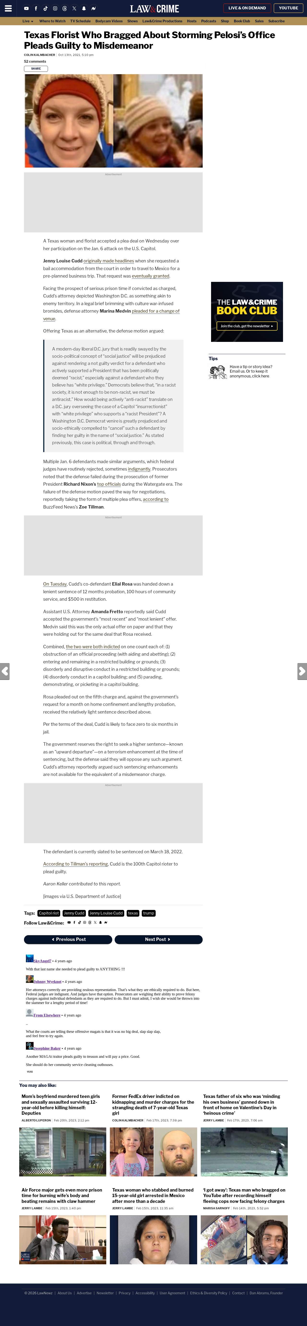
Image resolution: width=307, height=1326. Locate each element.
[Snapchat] (84, 11)
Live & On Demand (247, 8)
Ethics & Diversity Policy (208, 1293)
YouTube (288, 8)
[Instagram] (55, 11)
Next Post (302, 671)
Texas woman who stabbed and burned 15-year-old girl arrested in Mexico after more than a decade (153, 1195)
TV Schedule (80, 21)
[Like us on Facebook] (36, 11)
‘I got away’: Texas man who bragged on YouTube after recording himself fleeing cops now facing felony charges (244, 1195)
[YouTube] (26, 11)
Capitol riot (49, 913)
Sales (259, 21)
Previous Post (5, 671)
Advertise (84, 1293)
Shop (225, 21)
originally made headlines (108, 260)
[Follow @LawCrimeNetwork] (74, 11)
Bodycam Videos (109, 21)
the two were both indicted (93, 646)
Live (26, 21)
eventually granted (150, 276)
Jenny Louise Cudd (106, 913)
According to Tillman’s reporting (75, 863)
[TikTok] (45, 11)
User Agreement (172, 1293)
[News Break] (93, 11)
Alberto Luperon (36, 1120)
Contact (238, 1293)
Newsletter (105, 1293)
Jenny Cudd (74, 913)
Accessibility (145, 1293)
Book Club (242, 21)
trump (148, 913)
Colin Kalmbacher (39, 55)
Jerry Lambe (213, 1120)
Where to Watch (52, 21)
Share (36, 68)
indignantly (139, 469)
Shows (132, 21)
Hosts (191, 21)
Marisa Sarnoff (216, 1208)
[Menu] (8, 8)
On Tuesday (55, 584)
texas (133, 913)
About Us (65, 1293)
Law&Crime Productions (162, 21)
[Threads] (64, 11)
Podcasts (208, 21)
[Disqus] (113, 1013)
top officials (109, 484)
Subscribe (276, 21)
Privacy (124, 1293)
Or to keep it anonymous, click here (249, 373)
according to (156, 499)
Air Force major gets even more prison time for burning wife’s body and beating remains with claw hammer (62, 1195)
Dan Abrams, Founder (266, 1293)
